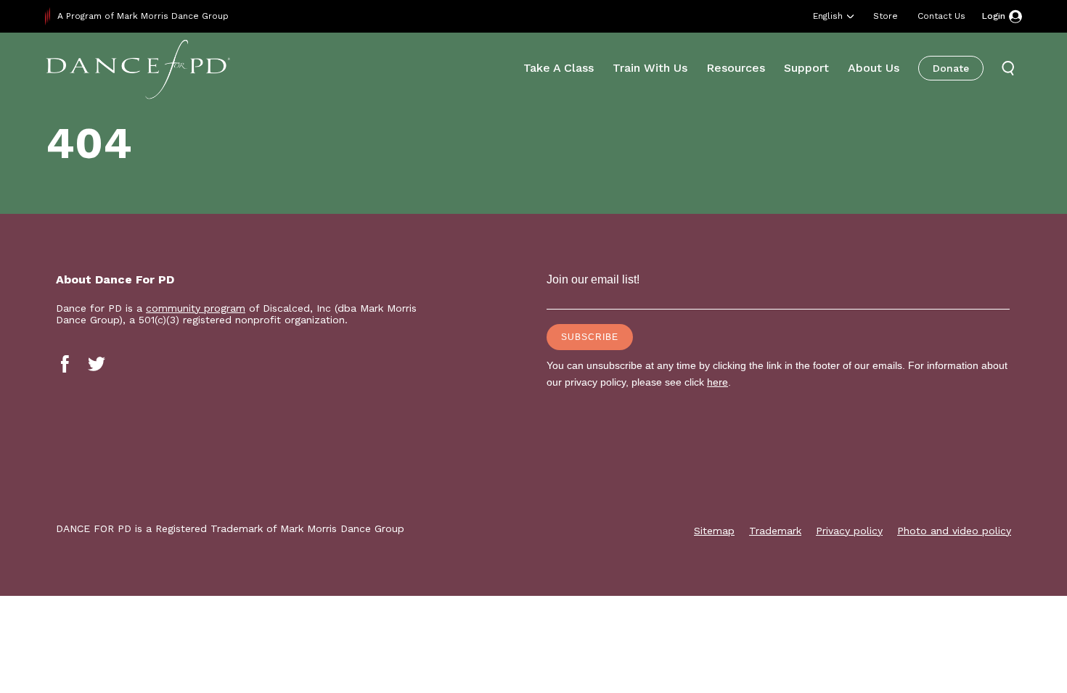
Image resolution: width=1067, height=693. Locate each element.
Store (885, 16)
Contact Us (941, 16)
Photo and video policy (954, 530)
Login (993, 16)
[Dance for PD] (138, 68)
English (828, 16)
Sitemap (714, 530)
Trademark (775, 530)
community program (195, 308)
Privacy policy (849, 530)
